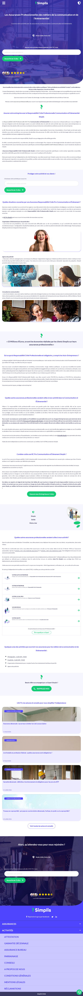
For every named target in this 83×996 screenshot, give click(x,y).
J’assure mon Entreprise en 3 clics (41, 494)
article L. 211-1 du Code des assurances (26, 551)
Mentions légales (14, 982)
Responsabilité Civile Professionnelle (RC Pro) (17, 122)
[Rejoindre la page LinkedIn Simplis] (55, 916)
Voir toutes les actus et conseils (41, 826)
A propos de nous (14, 969)
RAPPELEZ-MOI (43, 689)
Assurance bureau (15, 949)
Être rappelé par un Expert (41, 632)
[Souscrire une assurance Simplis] (79, 3)
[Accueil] (41, 3)
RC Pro (6, 130)
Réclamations (12, 988)
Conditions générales (17, 975)
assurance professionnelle (21, 101)
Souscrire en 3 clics (11, 59)
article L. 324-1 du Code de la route (51, 551)
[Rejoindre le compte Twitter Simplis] (51, 916)
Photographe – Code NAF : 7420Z (17, 656)
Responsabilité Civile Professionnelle (50, 144)
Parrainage (11, 956)
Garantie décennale (16, 943)
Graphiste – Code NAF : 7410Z (16, 660)
